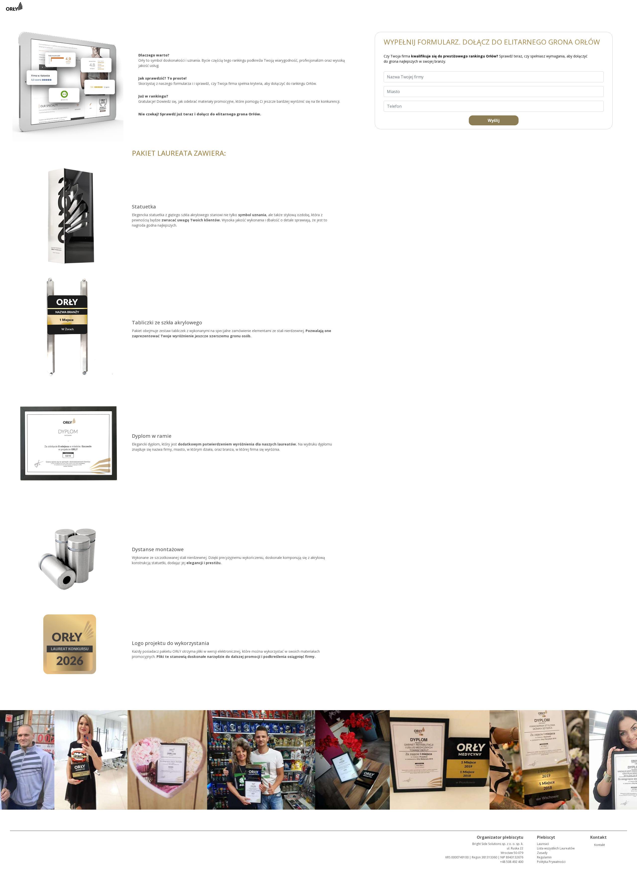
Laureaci (543, 844)
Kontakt (599, 845)
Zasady (542, 853)
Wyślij (494, 120)
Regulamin (544, 857)
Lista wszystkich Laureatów (556, 848)
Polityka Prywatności (551, 862)
